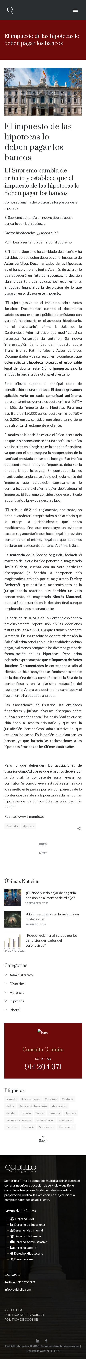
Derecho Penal (24, 1259)
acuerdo (11, 1099)
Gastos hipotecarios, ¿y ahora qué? (31, 233)
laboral (15, 1010)
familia (40, 1113)
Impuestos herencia (18, 1120)
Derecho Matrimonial (28, 1230)
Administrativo (21, 975)
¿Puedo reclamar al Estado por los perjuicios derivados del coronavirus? (51, 940)
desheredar (59, 1106)
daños (10, 1106)
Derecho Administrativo (30, 1242)
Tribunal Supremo (22, 251)
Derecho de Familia (27, 1236)
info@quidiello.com (17, 1289)
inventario (65, 1120)
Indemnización (45, 1120)
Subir (43, 1140)
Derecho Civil (24, 1219)
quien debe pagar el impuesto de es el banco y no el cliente (43, 263)
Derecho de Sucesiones (30, 1224)
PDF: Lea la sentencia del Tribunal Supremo (38, 242)
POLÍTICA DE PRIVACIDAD (24, 1314)
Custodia (12, 826)
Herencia (17, 992)
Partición (12, 1127)
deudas (11, 1113)
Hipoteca (28, 826)
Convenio (51, 1099)
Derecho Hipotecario (28, 1253)
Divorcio (26, 1113)
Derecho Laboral (25, 1247)
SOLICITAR (43, 1059)
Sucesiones (46, 1127)
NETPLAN (53, 1350)
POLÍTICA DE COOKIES (21, 1319)
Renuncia (28, 1127)
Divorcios (17, 983)
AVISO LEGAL (14, 1310)
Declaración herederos (33, 1106)
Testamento (66, 1127)
